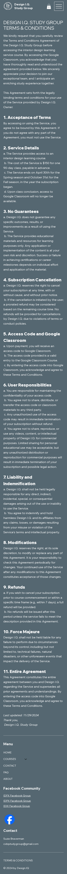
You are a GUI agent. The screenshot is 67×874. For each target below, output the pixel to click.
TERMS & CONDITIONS (18, 860)
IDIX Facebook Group (16, 806)
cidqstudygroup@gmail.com (21, 844)
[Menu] (58, 6)
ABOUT (8, 779)
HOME (7, 752)
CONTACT (9, 765)
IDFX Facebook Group (17, 795)
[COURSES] (26, 759)
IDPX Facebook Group (17, 800)
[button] (49, 6)
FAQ (6, 772)
